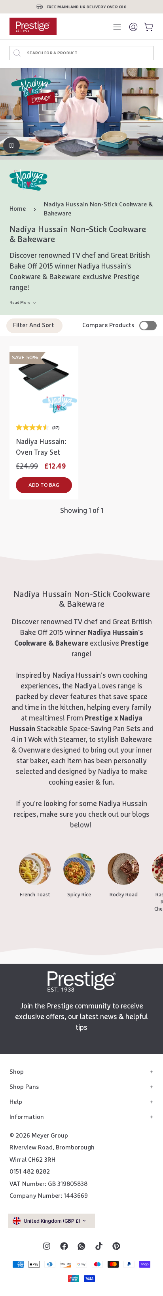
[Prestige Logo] (81, 981)
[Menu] (117, 27)
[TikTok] (99, 1246)
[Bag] (147, 26)
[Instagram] (47, 1246)
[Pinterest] (116, 1246)
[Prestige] (33, 26)
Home (17, 209)
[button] (44, 485)
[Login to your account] (134, 26)
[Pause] (11, 145)
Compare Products (108, 325)
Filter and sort (33, 325)
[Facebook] (64, 1246)
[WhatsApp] (81, 1246)
